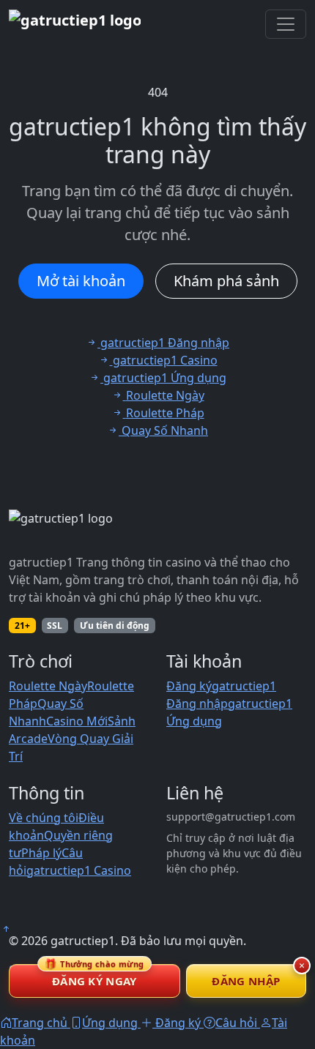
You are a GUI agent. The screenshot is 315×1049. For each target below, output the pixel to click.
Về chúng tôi (43, 818)
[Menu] (285, 24)
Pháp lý (41, 853)
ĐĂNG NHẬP (246, 981)
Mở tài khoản (81, 281)
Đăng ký (189, 686)
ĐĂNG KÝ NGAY (94, 976)
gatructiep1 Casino (78, 870)
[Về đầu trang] (6, 929)
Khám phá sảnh (226, 281)
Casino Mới (77, 721)
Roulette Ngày (48, 686)
